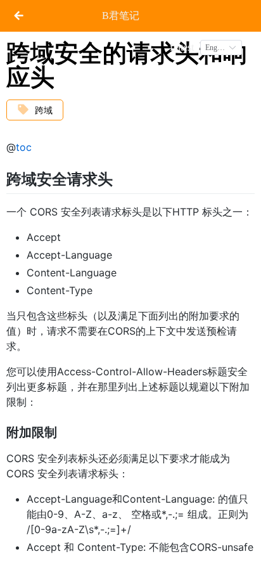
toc (24, 147)
